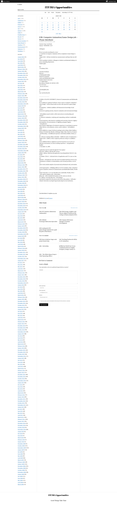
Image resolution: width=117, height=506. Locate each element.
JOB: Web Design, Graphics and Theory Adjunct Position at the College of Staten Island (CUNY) (68, 213)
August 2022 (21, 152)
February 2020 (21, 199)
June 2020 (20, 191)
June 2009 (20, 454)
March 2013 (21, 368)
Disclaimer (58, 12)
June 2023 (20, 132)
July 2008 (20, 476)
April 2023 (20, 136)
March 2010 (21, 437)
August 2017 (21, 260)
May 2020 (20, 193)
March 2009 (21, 460)
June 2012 (20, 386)
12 (53, 25)
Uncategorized (21, 47)
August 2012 (21, 382)
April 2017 (20, 268)
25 (47, 29)
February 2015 (21, 321)
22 (69, 27)
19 (53, 27)
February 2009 (21, 462)
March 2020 (21, 197)
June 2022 (20, 156)
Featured (20, 24)
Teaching (20, 45)
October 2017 (21, 256)
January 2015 (21, 323)
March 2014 (21, 344)
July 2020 (20, 189)
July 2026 (20, 59)
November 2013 (22, 352)
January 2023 (21, 142)
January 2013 (21, 372)
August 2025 (21, 81)
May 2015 (20, 315)
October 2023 (21, 124)
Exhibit (19, 22)
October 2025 (21, 77)
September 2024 (22, 103)
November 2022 (22, 146)
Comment (41, 269)
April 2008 (20, 482)
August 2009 (21, 450)
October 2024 (21, 101)
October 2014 (21, 329)
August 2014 (21, 334)
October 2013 (21, 354)
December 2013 (21, 350)
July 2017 (20, 262)
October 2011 (21, 403)
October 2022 (21, 148)
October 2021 (21, 173)
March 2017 (21, 270)
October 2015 (21, 305)
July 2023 (20, 130)
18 (47, 27)
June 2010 (20, 435)
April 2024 (20, 112)
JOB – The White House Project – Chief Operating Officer (48, 255)
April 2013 (20, 366)
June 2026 (20, 61)
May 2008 (20, 480)
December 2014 (21, 325)
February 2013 (21, 370)
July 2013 (20, 360)
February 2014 (21, 346)
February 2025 (21, 93)
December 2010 (21, 423)
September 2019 (22, 209)
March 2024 (21, 114)
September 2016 (22, 283)
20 (58, 27)
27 (58, 29)
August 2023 (21, 128)
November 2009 (22, 443)
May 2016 (20, 291)
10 (42, 25)
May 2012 (20, 388)
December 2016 (21, 277)
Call (49, 12)
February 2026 (21, 69)
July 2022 (20, 154)
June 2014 (20, 338)
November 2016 (22, 279)
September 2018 (22, 234)
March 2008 (21, 484)
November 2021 (22, 171)
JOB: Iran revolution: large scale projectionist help (48, 240)
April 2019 (20, 220)
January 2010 (21, 441)
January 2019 (21, 226)
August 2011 (21, 407)
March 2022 (21, 163)
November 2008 (22, 468)
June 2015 (20, 313)
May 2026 (20, 63)
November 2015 (22, 303)
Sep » (60, 33)
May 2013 (20, 364)
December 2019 (21, 203)
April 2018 (20, 244)
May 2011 (20, 413)
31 (42, 31)
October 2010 (21, 427)
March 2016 (21, 295)
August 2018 (21, 236)
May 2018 (20, 242)
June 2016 (20, 289)
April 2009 (20, 458)
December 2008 (21, 466)
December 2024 (21, 97)
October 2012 (21, 378)
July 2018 (20, 238)
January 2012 (21, 397)
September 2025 (22, 79)
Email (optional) (42, 290)
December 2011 (21, 399)
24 (42, 29)
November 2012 (22, 376)
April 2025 (20, 89)
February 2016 (21, 297)
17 (42, 27)
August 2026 (21, 57)
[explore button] (107, 1)
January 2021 (21, 177)
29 (69, 29)
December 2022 (21, 144)
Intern (52, 12)
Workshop (20, 51)
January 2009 (21, 464)
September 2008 (22, 472)
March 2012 (21, 393)
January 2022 (21, 167)
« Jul (57, 33)
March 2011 (21, 417)
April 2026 (20, 65)
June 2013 (20, 362)
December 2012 (21, 374)
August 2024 (21, 106)
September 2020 (22, 185)
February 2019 (21, 224)
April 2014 (20, 342)
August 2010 (21, 431)
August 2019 (21, 211)
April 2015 (20, 317)
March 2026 (21, 67)
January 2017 (21, 274)
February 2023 (21, 140)
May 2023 (20, 134)
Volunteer (20, 49)
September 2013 (22, 356)
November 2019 (22, 205)
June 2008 (20, 478)
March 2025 (21, 91)
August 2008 (21, 474)
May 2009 (20, 456)
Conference (20, 20)
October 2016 (21, 281)
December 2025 (21, 73)
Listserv (20, 30)
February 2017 (21, 272)
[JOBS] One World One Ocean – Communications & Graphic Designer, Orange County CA (67, 247)
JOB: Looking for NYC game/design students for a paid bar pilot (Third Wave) (48, 229)
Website (40, 295)
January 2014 (21, 348)
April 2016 (20, 293)
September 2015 (22, 307)
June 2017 (20, 264)
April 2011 (20, 415)
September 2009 (22, 448)
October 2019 (21, 207)
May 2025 (20, 87)
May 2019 (20, 217)
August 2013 (21, 358)
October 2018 (21, 232)
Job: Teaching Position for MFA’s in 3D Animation (68, 240)
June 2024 (20, 108)
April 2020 (20, 195)
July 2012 (20, 384)
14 (64, 25)
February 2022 (21, 165)
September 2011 (22, 405)
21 (64, 27)
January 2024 (21, 118)
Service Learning (22, 41)
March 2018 (21, 246)
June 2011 (20, 411)
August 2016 (21, 285)
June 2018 (20, 240)
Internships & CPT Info (67, 12)
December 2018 (21, 228)
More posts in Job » (74, 207)
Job (45, 12)
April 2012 (20, 391)
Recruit (19, 37)
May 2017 (20, 266)
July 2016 (20, 287)
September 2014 (22, 331)
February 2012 (21, 395)
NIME (19, 32)
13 (58, 25)
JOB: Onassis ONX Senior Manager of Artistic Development (66, 221)
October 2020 (21, 183)
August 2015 (21, 309)
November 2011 (22, 401)
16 (75, 25)
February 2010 (21, 439)
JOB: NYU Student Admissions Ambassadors (47, 212)
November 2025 (22, 75)
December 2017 (21, 252)
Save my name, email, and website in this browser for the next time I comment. (55, 300)
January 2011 (21, 421)
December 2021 (21, 169)
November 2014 (22, 327)
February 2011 (21, 419)
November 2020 (22, 181)
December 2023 (21, 120)
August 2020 (21, 187)
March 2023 (21, 138)
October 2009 (21, 445)
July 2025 (20, 83)
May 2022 (20, 158)
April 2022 (20, 160)
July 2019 (20, 213)
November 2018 (22, 230)
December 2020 (21, 179)
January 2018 (21, 250)
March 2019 (21, 222)
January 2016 (21, 299)
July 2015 (20, 311)
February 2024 (21, 116)
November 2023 (22, 122)
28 (64, 29)
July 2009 (20, 452)
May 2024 (20, 110)
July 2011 (20, 409)
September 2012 (22, 380)
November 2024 (22, 99)
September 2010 (22, 429)
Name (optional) (42, 285)
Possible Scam (21, 34)
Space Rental (21, 43)
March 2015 (21, 319)
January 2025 (21, 95)
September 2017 (22, 258)
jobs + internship (43, 246)
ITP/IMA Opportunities (58, 7)
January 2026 (21, 71)
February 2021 (21, 175)
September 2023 (22, 126)
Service (19, 39)
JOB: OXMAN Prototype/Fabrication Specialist (48, 220)
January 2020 (21, 201)
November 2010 (22, 425)
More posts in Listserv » (73, 235)
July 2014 (20, 336)
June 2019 (20, 215)
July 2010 (20, 433)
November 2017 (22, 254)
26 (53, 29)
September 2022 (22, 150)
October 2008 (21, 470)
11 (47, 25)
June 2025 (20, 85)
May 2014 (20, 340)
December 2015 (21, 301)
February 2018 (21, 248)
